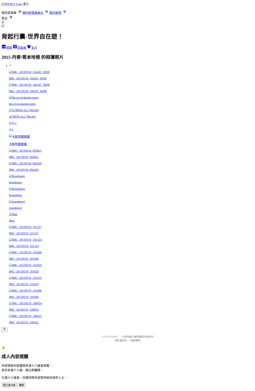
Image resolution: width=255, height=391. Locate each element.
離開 (21, 385)
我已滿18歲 (9, 385)
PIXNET (114, 336)
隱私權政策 (121, 340)
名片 (34, 47)
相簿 (9, 47)
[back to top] (4, 329)
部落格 (22, 47)
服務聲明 (135, 340)
